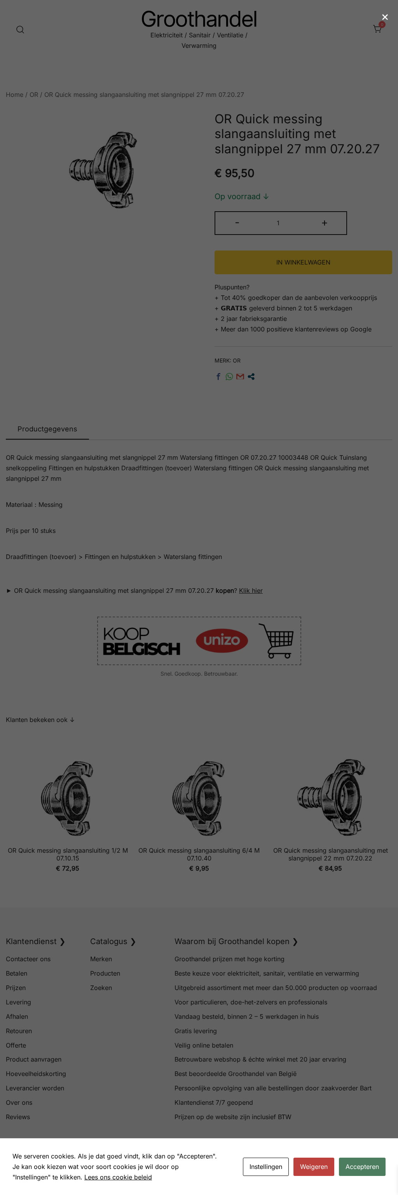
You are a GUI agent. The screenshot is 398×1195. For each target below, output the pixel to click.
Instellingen (266, 1166)
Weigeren (314, 1166)
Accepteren (362, 1166)
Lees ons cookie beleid (118, 1177)
